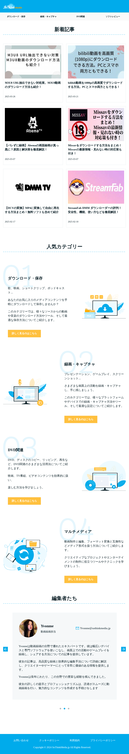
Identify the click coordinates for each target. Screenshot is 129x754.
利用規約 (75, 740)
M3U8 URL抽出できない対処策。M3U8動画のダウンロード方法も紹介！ (33, 84)
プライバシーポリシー (102, 740)
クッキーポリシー (49, 740)
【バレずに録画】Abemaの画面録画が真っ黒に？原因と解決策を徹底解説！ (32, 147)
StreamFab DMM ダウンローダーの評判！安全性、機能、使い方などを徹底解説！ (95, 210)
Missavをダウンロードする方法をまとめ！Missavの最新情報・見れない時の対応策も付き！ (95, 149)
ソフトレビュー (113, 16)
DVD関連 (80, 16)
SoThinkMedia (12, 6)
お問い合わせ (21, 740)
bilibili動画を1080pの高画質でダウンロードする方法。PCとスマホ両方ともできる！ (95, 84)
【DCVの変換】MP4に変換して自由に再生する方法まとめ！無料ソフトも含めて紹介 (32, 210)
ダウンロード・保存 (16, 16)
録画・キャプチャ (48, 16)
